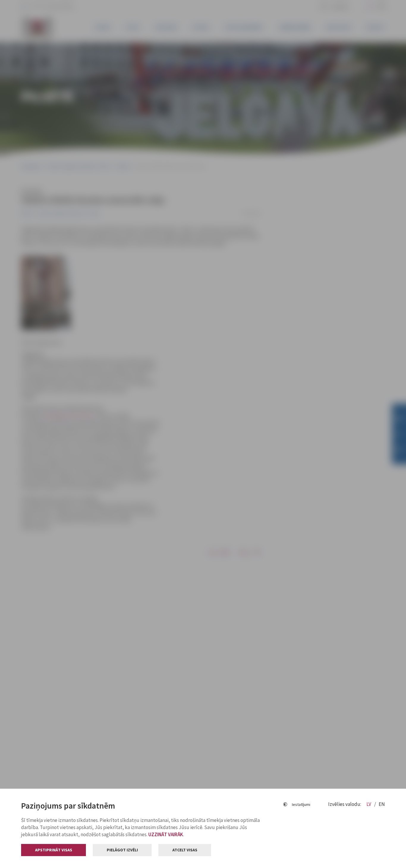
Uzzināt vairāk (165, 834)
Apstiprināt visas (53, 850)
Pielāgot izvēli (122, 850)
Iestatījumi (301, 804)
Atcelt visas (184, 850)
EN (382, 804)
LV (369, 804)
